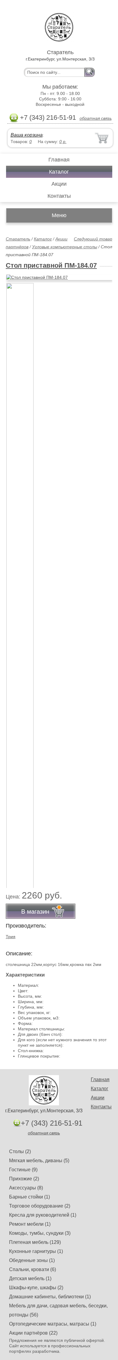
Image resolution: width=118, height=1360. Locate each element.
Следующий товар (93, 238)
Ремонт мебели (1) (30, 1224)
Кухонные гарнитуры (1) (36, 1251)
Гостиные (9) (23, 1169)
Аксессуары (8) (26, 1187)
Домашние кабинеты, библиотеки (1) (50, 1296)
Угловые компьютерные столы (64, 246)
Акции (59, 184)
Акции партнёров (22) (33, 1333)
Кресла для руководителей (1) (42, 1215)
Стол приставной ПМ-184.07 (51, 265)
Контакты (59, 196)
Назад (15, 274)
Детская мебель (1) (30, 1278)
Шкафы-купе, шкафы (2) (36, 1287)
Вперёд (102, 274)
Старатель (18, 238)
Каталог (59, 172)
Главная (59, 160)
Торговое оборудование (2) (39, 1205)
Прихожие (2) (24, 1178)
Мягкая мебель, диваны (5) (39, 1160)
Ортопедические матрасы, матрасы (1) (52, 1323)
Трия (10, 936)
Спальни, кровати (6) (32, 1269)
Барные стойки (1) (29, 1196)
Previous (17, 582)
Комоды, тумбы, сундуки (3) (39, 1233)
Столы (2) (20, 1151)
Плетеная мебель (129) (35, 1242)
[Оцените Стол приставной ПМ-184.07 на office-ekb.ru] (59, 277)
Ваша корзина (27, 135)
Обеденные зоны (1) (32, 1260)
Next (105, 582)
